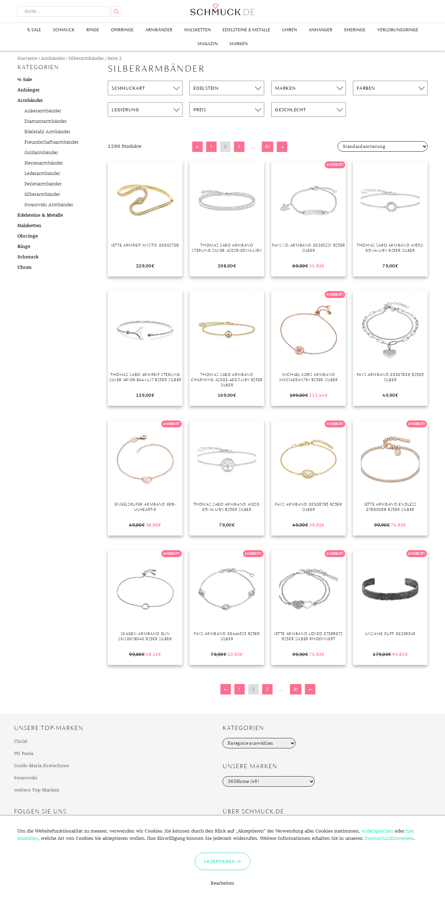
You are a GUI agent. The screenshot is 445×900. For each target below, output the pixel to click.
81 (267, 146)
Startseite (27, 58)
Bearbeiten (222, 883)
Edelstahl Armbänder (47, 131)
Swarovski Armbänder (48, 204)
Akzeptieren (219, 861)
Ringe (92, 29)
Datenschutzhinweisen (388, 838)
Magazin (207, 43)
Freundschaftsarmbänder (51, 142)
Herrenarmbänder (43, 163)
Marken (238, 43)
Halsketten (197, 29)
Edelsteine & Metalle (246, 29)
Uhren (289, 29)
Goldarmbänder (41, 152)
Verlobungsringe (397, 29)
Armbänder (158, 29)
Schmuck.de (222, 9)
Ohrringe (122, 29)
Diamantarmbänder (45, 121)
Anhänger (320, 29)
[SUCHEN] (116, 11)
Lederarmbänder (42, 173)
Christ (20, 741)
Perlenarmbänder (43, 184)
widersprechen (377, 831)
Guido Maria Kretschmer (42, 765)
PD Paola (23, 753)
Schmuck (63, 29)
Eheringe (354, 29)
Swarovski (25, 778)
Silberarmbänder (86, 58)
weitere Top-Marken (36, 790)
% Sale (34, 29)
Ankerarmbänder (42, 111)
